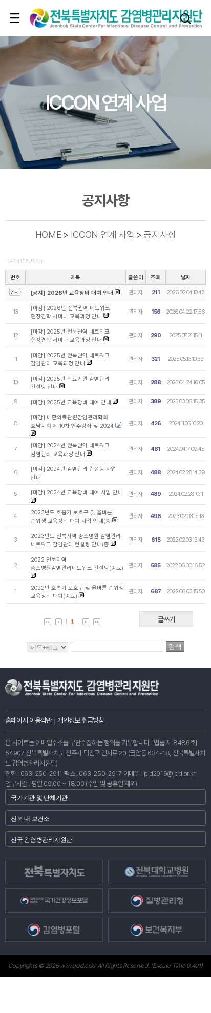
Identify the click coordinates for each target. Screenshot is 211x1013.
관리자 (135, 292)
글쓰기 (166, 619)
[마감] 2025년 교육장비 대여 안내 (71, 402)
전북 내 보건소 (30, 818)
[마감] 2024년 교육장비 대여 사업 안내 (77, 492)
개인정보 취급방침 (80, 720)
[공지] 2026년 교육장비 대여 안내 (72, 293)
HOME (48, 234)
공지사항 (159, 234)
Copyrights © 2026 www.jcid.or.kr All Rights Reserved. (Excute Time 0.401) (105, 965)
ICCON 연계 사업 (103, 234)
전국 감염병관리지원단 (41, 839)
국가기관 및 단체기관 (39, 797)
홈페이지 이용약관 (28, 720)
